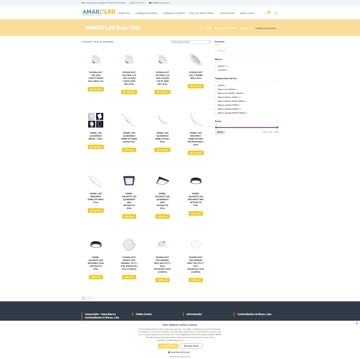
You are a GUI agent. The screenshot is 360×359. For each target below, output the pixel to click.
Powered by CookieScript (180, 357)
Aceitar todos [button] (168, 346)
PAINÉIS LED (246, 28)
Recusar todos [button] (191, 346)
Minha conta (247, 13)
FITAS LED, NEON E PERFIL (201, 13)
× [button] (357, 324)
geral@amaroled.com (160, 3)
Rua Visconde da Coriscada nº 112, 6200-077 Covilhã (104, 3)
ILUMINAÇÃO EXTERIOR (174, 13)
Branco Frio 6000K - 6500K (230, 93)
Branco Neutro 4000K (228, 97)
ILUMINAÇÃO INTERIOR (146, 13)
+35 (132, 3)
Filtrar (220, 132)
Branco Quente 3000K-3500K (231, 113)
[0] (266, 13)
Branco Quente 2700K (228, 105)
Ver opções (96, 89)
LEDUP (221, 66)
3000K (221, 85)
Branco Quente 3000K (228, 109)
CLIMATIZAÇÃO (227, 13)
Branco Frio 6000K (226, 89)
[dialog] (180, 340)
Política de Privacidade (193, 340)
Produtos (124, 13)
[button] (180, 352)
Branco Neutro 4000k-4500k (231, 101)
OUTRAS (222, 70)
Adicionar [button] (129, 150)
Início (208, 28)
